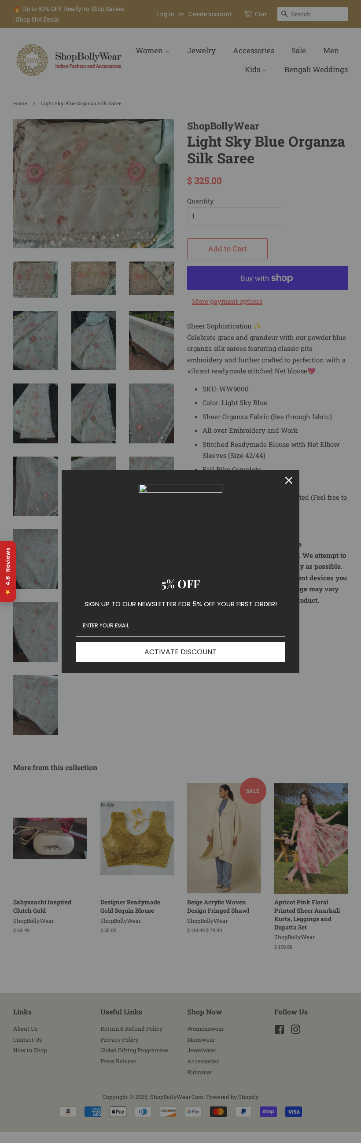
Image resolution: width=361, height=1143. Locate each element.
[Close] (288, 480)
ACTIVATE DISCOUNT (180, 652)
